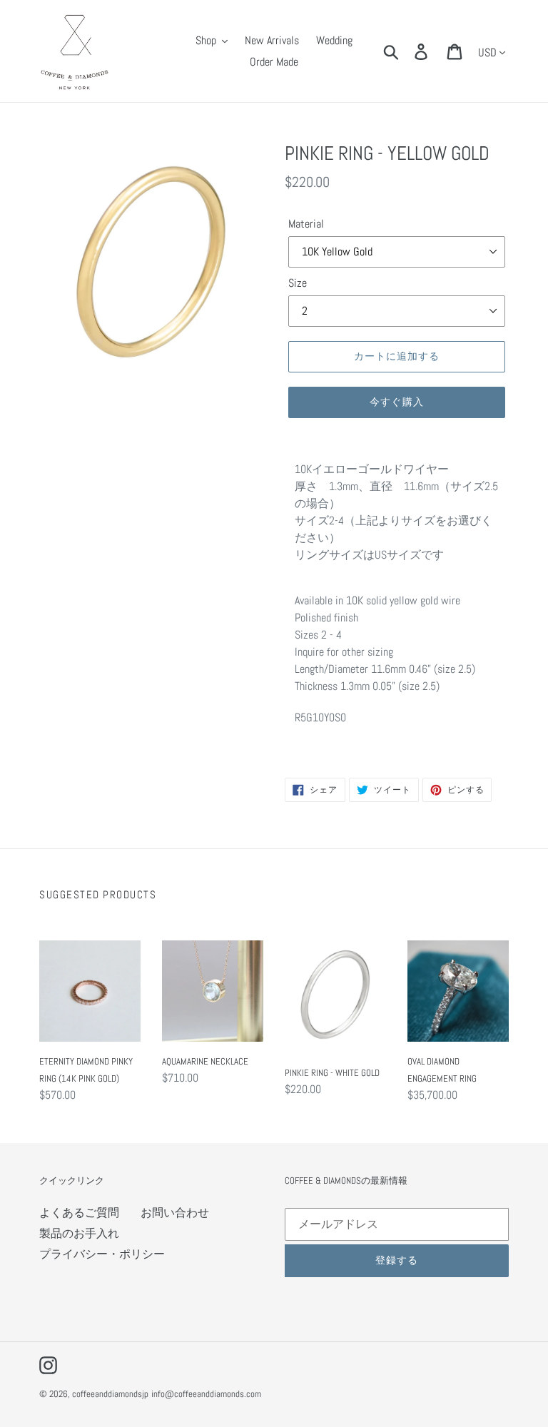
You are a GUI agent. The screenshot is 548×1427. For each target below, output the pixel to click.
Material (306, 223)
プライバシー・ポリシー (102, 1253)
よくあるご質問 (79, 1212)
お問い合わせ (175, 1212)
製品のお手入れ (79, 1233)
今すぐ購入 (397, 401)
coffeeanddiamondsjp (110, 1394)
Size (297, 282)
